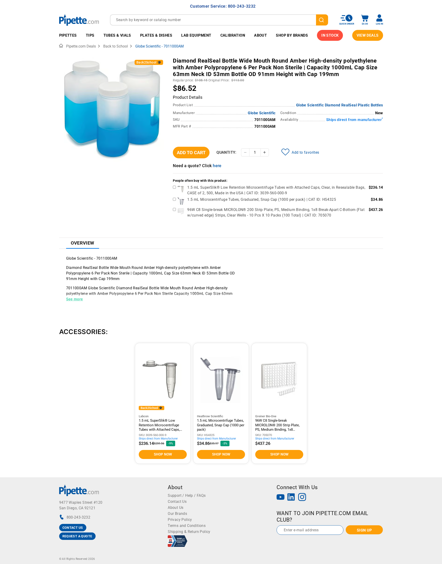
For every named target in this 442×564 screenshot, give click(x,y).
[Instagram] (302, 497)
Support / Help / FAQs (187, 495)
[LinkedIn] (291, 497)
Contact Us (177, 501)
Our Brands (177, 513)
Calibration (232, 35)
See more (74, 299)
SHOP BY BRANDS (292, 35)
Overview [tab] (82, 243)
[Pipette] (79, 20)
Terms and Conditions (187, 525)
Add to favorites (305, 152)
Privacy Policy (180, 519)
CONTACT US (72, 527)
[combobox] (219, 19)
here (217, 165)
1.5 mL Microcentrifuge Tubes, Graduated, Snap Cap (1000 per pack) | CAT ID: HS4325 (261, 199)
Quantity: (226, 152)
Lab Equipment (196, 35)
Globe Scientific (261, 113)
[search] (322, 19)
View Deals (368, 35)
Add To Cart (191, 152)
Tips (90, 35)
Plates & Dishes (156, 35)
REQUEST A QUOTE (77, 536)
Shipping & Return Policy (189, 531)
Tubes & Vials (117, 35)
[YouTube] (280, 497)
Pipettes (68, 35)
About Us (175, 507)
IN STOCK (330, 35)
